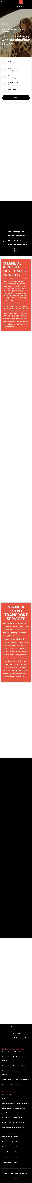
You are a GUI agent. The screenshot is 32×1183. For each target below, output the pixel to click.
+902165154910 (18, 7)
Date (9, 75)
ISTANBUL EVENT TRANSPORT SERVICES (16, 612)
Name (10, 61)
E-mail (10, 68)
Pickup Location (13, 82)
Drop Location (12, 89)
